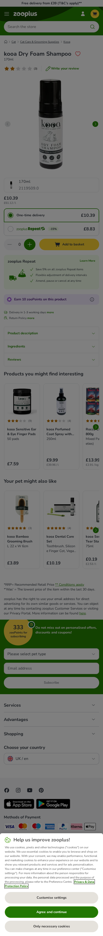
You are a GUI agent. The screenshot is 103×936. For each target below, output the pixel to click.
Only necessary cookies (51, 926)
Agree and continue (51, 912)
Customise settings (52, 897)
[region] (51, 884)
